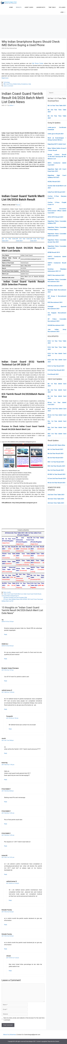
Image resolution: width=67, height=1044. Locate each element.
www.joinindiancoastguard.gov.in (10, 595)
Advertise (13, 1034)
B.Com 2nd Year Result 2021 (57, 478)
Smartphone (24, 84)
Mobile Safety (17, 84)
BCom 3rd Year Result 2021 (56, 482)
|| (15, 533)
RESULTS (18, 7)
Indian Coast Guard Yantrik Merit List (13, 594)
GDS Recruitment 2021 (55, 285)
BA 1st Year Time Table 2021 (57, 105)
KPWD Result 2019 (54, 252)
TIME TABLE (52, 7)
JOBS (62, 12)
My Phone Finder (37, 63)
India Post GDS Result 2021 (56, 192)
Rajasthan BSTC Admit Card (57, 144)
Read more (5, 78)
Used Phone (9, 84)
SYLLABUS (62, 7)
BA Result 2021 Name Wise (56, 445)
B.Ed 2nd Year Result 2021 (56, 370)
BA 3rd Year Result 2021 (55, 457)
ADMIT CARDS (29, 7)
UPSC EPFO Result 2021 (55, 217)
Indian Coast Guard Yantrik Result (32, 594)
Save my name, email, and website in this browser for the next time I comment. (24, 1019)
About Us (6, 1034)
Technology (6, 82)
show (18, 205)
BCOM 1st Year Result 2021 (57, 474)
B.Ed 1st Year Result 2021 (56, 366)
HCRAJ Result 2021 (54, 181)
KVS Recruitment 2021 (55, 302)
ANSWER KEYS (40, 7)
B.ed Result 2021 (53, 374)
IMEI (4, 84)
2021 (52, 404)
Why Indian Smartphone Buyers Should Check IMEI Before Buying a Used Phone (31, 43)
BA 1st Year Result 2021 (55, 449)
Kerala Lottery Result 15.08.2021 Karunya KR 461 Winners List (57, 156)
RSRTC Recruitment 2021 (56, 275)
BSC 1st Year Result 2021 (56, 462)
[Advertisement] (33, 26)
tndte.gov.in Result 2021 (56, 134)
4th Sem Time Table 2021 (56, 499)
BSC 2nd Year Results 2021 (56, 466)
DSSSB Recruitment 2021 (56, 325)
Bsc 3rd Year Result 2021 (56, 470)
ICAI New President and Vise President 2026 (15, 597)
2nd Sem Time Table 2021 (56, 494)
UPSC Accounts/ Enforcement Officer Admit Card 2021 (57, 211)
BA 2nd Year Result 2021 (56, 453)
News (4, 592)
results (9, 592)
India (29, 84)
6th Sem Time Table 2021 (56, 503)
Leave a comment (8, 86)
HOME (11, 7)
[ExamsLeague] (9, 2)
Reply (5, 634)
